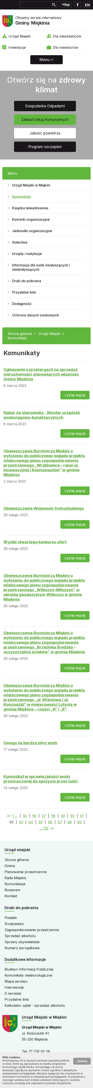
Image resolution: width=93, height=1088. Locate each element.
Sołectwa (19, 242)
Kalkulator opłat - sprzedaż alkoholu (35, 1005)
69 (79, 822)
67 (60, 822)
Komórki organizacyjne (31, 219)
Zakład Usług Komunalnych (45, 119)
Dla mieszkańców (67, 36)
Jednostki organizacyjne (32, 231)
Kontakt (11, 896)
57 (44, 816)
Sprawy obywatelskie (22, 942)
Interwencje (14, 987)
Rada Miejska (15, 878)
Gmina (10, 866)
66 (50, 822)
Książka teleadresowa (30, 208)
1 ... (15, 816)
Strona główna (20, 333)
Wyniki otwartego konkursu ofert (35, 542)
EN (87, 5)
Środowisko (14, 924)
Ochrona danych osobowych (35, 315)
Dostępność (22, 304)
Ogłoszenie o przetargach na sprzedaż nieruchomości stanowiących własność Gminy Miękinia (41, 374)
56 (34, 816)
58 (53, 816)
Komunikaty (21, 196)
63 (21, 822)
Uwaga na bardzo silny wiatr (30, 743)
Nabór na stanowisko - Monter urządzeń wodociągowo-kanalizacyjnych (41, 415)
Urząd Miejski (19, 36)
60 (72, 816)
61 (82, 816)
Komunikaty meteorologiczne (28, 975)
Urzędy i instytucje (27, 254)
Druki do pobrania (26, 281)
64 (31, 822)
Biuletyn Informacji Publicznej (29, 969)
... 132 (43, 828)
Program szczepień (45, 147)
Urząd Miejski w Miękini (31, 185)
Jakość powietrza (45, 133)
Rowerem (12, 890)
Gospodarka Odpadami (45, 106)
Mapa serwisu (16, 981)
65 (40, 822)
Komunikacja (15, 884)
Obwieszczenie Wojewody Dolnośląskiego (43, 508)
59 (63, 816)
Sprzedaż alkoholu (20, 936)
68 (69, 822)
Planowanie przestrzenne (26, 872)
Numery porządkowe (22, 948)
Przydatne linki (24, 292)
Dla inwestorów (65, 47)
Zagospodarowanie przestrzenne (32, 930)
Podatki (11, 918)
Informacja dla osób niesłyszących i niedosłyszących (41, 267)
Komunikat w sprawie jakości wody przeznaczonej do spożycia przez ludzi (40, 778)
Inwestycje (17, 47)
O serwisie (13, 993)
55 (25, 816)
